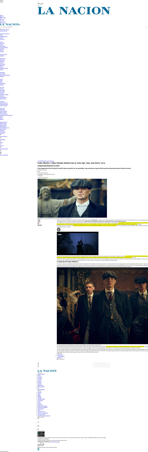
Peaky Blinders (61, 356)
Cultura (1, 62)
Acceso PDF (2, 108)
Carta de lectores (3, 114)
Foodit (2, 19)
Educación (2, 61)
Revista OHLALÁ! (3, 122)
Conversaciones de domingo (6, 115)
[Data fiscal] (38, 450)
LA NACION (40, 161)
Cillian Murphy (60, 355)
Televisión (51, 161)
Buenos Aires (3, 58)
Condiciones (52, 441)
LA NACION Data (3, 36)
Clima (1, 35)
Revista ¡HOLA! (3, 123)
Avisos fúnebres (3, 111)
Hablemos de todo (4, 68)
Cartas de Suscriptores (5, 75)
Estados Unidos (3, 54)
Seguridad (2, 60)
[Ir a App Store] (41, 436)
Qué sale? (2, 101)
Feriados (2, 93)
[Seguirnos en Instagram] (38, 426)
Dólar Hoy (2, 43)
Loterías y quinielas (4, 94)
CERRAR (1, 0)
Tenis (1, 82)
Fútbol (1, 79)
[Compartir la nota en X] (39, 225)
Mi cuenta (3, 22)
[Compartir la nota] (38, 222)
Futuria (1, 42)
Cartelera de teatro (4, 104)
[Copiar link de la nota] (38, 223)
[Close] (38, 363)
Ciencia (1, 66)
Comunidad (2, 64)
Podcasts (2, 96)
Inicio (2, 15)
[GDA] (41, 446)
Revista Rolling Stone (4, 127)
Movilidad (2, 49)
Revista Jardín (3, 129)
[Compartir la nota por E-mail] (41, 225)
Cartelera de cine (3, 102)
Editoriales (2, 72)
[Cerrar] (19, 25)
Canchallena (2, 83)
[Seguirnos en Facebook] (38, 418)
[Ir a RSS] (38, 429)
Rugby (1, 80)
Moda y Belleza (3, 97)
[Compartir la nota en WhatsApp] (39, 222)
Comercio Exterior (4, 47)
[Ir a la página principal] (74, 14)
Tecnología (2, 90)
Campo (1, 44)
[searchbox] (73, 27)
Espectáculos (46, 161)
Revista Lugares (3, 125)
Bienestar (2, 65)
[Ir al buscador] (39, 5)
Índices (1, 50)
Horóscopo (2, 91)
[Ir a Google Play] (41, 433)
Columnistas (2, 73)
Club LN (3, 21)
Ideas (1, 118)
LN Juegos (2, 87)
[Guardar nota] (38, 220)
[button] (74, 89)
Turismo (2, 89)
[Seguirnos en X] (38, 422)
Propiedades (3, 46)
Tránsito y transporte (4, 33)
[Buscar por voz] (146, 27)
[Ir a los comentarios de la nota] (39, 220)
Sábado (1, 116)
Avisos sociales (3, 112)
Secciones (3, 17)
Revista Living (3, 126)
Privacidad (57, 441)
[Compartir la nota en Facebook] (38, 225)
